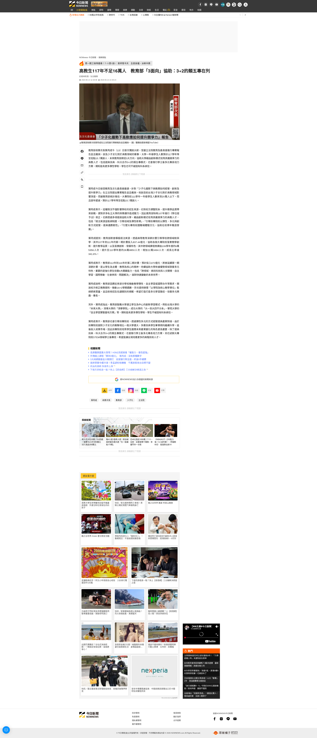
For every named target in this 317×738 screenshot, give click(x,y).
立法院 (142, 400)
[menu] (71, 9)
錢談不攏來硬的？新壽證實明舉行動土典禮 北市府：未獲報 (162, 646)
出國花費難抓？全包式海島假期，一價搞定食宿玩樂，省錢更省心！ (95, 647)
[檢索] (240, 5)
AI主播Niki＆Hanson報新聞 (166, 14)
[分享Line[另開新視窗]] (82, 158)
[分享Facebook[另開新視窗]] (82, 151)
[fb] (200, 4)
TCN (122, 14)
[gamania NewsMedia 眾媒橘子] (225, 733)
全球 (141, 9)
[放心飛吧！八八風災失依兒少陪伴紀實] (99, 4)
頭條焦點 (102, 57)
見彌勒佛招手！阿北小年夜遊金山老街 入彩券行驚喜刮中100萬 (104, 581)
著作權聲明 (136, 724)
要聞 (109, 9)
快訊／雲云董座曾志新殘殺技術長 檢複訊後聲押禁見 (104, 690)
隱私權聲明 (136, 720)
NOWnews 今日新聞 (87, 57)
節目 (183, 9)
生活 (157, 9)
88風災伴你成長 (97, 14)
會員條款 (177, 713)
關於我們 (177, 716)
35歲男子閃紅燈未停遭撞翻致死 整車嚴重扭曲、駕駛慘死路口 (96, 612)
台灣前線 (134, 14)
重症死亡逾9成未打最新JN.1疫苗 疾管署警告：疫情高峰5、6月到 (163, 537)
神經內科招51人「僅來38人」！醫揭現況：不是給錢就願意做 (129, 537)
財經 (149, 9)
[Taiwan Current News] (223, 5)
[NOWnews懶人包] (228, 5)
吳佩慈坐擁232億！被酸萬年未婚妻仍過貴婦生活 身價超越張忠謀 (129, 646)
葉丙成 (94, 400)
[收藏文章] (82, 186)
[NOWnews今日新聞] (78, 4)
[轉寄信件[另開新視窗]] (82, 165)
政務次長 (106, 400)
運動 (133, 9)
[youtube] (217, 4)
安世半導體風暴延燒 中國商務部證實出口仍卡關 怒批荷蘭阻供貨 (154, 690)
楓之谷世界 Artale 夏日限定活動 (95, 536)
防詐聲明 (135, 713)
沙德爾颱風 (81, 9)
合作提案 (177, 720)
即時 (101, 9)
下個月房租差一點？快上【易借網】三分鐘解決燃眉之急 (154, 581)
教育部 (119, 400)
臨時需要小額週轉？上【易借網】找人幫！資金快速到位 (162, 612)
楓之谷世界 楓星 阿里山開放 (160, 503)
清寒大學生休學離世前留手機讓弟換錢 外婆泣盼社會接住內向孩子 (95, 505)
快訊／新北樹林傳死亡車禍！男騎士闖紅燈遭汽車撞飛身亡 (129, 504)
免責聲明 (135, 716)
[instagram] (206, 4)
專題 (117, 9)
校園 (199, 9)
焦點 (93, 9)
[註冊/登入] (246, 5)
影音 (176, 9)
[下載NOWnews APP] (234, 5)
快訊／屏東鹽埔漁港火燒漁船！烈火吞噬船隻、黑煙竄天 (129, 612)
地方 (191, 9)
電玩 (165, 9)
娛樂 (125, 9)
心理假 (146, 14)
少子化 (130, 400)
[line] (211, 4)
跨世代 (112, 14)
